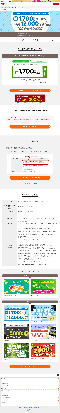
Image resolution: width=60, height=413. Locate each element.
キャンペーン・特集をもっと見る (30, 366)
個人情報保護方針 (25, 407)
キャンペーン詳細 (52, 39)
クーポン (7, 39)
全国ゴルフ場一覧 (4, 381)
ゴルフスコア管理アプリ (5, 397)
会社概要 (20, 407)
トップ (2, 7)
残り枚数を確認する (42, 82)
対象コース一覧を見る (30, 127)
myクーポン (33, 264)
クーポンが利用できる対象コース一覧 (25, 221)
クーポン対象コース (37, 39)
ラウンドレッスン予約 (5, 390)
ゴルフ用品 (3, 402)
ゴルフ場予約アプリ (5, 395)
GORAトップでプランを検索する (30, 90)
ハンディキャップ (4, 400)
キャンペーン (7, 7)
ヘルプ (2, 404)
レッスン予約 (3, 388)
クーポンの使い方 (22, 39)
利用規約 (30, 407)
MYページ (3, 378)
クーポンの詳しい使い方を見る (30, 178)
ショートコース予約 (5, 385)
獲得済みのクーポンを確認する (31, 183)
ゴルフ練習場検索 (4, 383)
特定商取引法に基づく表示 (37, 407)
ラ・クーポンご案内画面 (41, 262)
